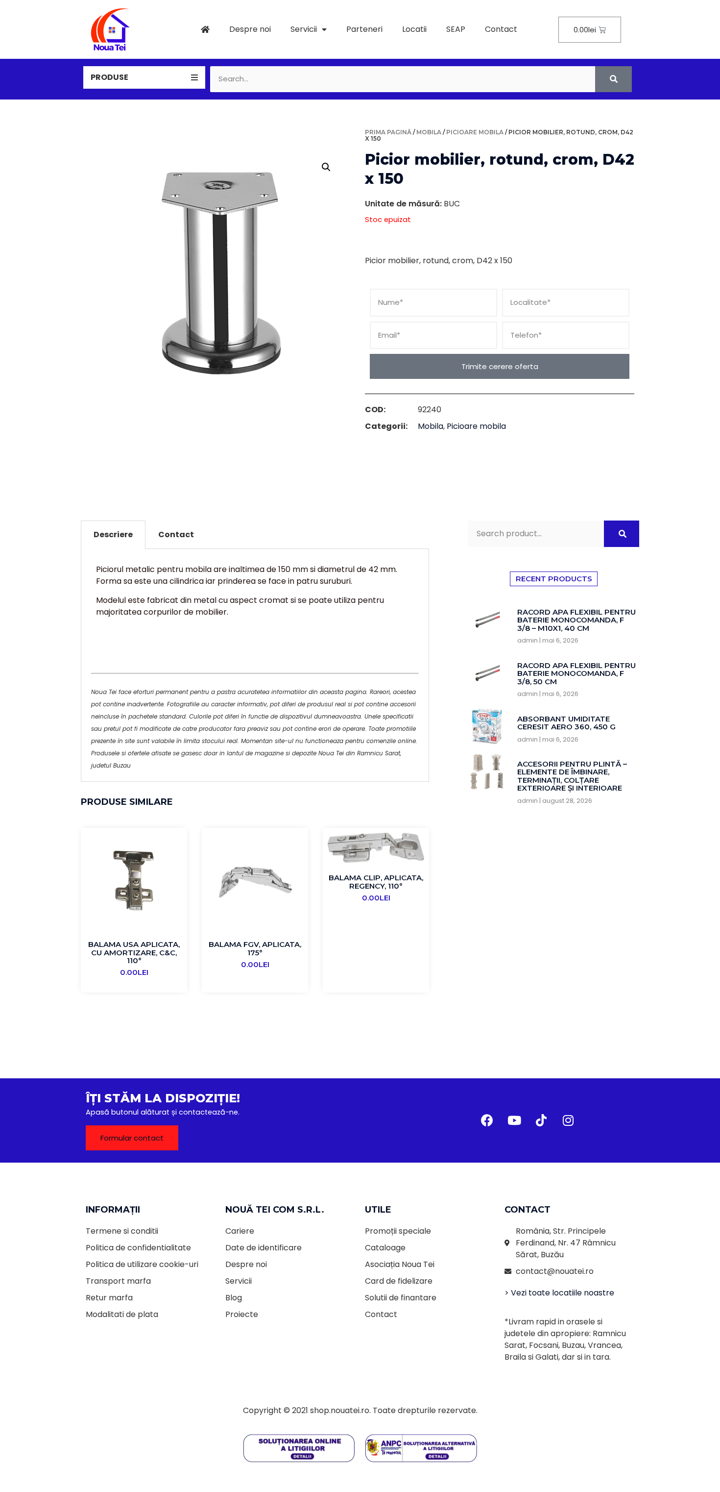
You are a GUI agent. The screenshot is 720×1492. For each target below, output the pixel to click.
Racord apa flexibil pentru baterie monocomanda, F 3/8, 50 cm (576, 673)
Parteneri (364, 29)
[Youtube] (514, 1120)
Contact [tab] (176, 534)
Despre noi (250, 29)
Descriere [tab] (113, 534)
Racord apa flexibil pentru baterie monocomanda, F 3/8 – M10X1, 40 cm (576, 620)
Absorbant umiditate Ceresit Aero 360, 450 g (566, 723)
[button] (132, 1137)
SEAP (455, 29)
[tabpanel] (255, 665)
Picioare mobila (475, 132)
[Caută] (613, 79)
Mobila (428, 132)
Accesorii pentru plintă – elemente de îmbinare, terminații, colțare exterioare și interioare (572, 776)
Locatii (414, 29)
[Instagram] (568, 1120)
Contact (501, 29)
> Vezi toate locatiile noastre (559, 1292)
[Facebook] (487, 1120)
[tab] (144, 77)
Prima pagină (388, 132)
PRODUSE (109, 77)
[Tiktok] (541, 1120)
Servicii (303, 29)
